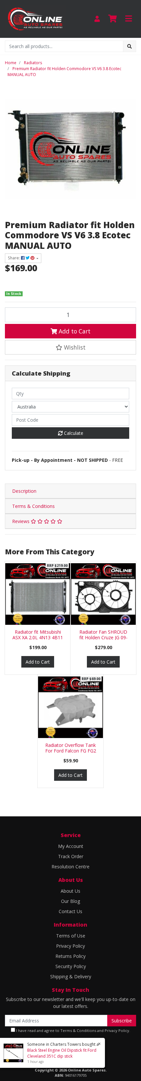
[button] (70, 347)
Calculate (73, 433)
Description (24, 491)
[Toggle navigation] (128, 18)
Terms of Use (70, 936)
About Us (70, 891)
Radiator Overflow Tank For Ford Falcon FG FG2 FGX (70, 750)
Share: (14, 258)
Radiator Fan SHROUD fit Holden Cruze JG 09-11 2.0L (103, 637)
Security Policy (70, 966)
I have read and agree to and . (72, 1030)
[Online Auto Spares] (35, 18)
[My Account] (97, 19)
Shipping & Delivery (70, 976)
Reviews (21, 521)
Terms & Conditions (33, 506)
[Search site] (129, 46)
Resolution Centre (70, 866)
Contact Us (70, 911)
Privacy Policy (70, 946)
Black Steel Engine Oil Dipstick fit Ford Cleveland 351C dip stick (61, 1053)
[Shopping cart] (112, 18)
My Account (70, 846)
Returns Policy (70, 956)
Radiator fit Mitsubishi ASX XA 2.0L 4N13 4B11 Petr (37, 637)
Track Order (70, 856)
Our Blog (70, 901)
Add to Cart (74, 331)
